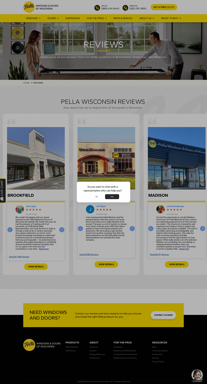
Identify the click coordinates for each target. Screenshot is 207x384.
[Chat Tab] (103, 192)
